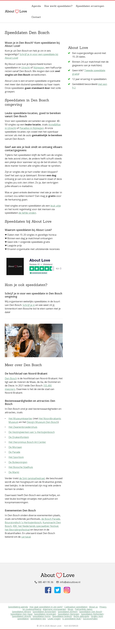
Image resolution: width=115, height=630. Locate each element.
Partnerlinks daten (83, 609)
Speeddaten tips (38, 618)
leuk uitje (55, 205)
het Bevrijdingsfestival (17, 529)
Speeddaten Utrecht (21, 616)
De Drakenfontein (19, 437)
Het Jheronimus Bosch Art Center (27, 442)
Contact (36, 17)
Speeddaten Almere (21, 611)
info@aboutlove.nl (70, 582)
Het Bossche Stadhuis (21, 467)
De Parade (14, 452)
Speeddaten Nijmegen (68, 614)
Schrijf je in (29, 305)
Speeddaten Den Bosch (90, 611)
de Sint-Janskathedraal (32, 478)
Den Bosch (11, 378)
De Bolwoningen (18, 462)
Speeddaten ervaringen (90, 5)
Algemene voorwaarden (54, 609)
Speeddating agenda (18, 606)
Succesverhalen (90, 618)
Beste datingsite (81, 616)
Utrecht (25, 67)
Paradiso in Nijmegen (32, 128)
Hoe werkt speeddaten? (58, 5)
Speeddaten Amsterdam (44, 611)
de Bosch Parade (50, 519)
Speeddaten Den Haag (21, 614)
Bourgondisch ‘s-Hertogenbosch (23, 522)
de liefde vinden (27, 212)
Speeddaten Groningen (45, 614)
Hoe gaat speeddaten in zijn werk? (46, 606)
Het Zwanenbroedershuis (23, 427)
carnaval (26, 536)
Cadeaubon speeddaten (75, 606)
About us (93, 606)
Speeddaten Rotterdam (92, 614)
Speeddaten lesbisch (62, 616)
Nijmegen (38, 67)
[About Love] (16, 11)
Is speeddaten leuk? (71, 618)
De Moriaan (15, 447)
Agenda (36, 5)
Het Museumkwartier (20, 418)
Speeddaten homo (42, 616)
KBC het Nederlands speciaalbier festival (35, 526)
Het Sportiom (16, 457)
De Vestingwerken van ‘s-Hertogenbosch (32, 432)
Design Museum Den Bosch (42, 422)
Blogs (70, 609)
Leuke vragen (54, 618)
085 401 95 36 (45, 582)
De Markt (14, 472)
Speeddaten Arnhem (68, 611)
